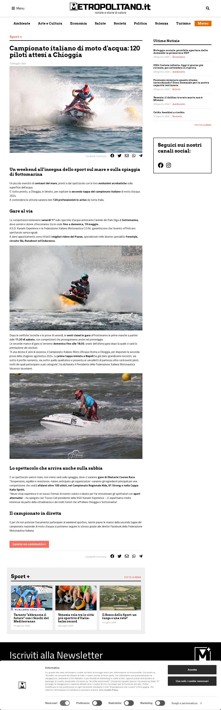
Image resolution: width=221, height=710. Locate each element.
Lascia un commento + (29, 544)
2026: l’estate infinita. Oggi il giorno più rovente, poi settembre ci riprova (178, 66)
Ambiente (21, 23)
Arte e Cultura (50, 23)
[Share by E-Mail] (127, 156)
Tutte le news (203, 125)
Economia (78, 23)
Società (120, 23)
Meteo (203, 23)
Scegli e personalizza (184, 703)
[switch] (97, 703)
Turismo (183, 23)
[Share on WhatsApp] (134, 156)
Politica (140, 23)
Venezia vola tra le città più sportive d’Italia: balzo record (76, 618)
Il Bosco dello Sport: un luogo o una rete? (119, 616)
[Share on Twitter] (119, 156)
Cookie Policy (111, 690)
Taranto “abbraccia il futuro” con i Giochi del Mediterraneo (31, 618)
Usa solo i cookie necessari (192, 680)
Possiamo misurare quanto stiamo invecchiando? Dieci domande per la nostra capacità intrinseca (181, 83)
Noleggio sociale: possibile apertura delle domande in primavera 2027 (180, 51)
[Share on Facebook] (112, 156)
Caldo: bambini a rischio (169, 112)
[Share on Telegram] (140, 156)
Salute (100, 23)
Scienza (161, 23)
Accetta (192, 669)
